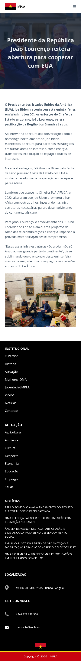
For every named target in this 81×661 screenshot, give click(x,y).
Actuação (11, 372)
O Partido (11, 356)
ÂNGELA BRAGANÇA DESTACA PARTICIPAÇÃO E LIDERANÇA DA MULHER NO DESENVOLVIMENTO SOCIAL (36, 532)
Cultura (10, 448)
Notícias (10, 403)
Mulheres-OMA (16, 379)
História (10, 364)
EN (63, 6)
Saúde (9, 487)
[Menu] (74, 6)
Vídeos (9, 395)
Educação (11, 471)
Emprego (11, 479)
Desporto (11, 456)
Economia (12, 464)
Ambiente (11, 440)
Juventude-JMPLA (17, 387)
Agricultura (13, 432)
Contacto (11, 411)
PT (67, 6)
